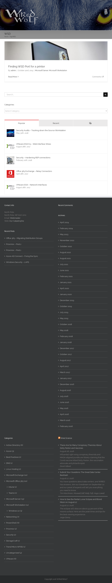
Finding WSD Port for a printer (26, 66)
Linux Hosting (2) (13, 469)
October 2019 (66, 306)
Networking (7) (12, 517)
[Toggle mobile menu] (106, 10)
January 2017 (65, 378)
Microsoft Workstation (58, 70)
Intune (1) (13, 487)
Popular (21, 123)
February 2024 (66, 228)
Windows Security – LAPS (17, 262)
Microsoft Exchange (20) (16, 475)
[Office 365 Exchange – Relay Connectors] (10, 171)
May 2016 (64, 408)
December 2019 (67, 300)
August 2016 (65, 390)
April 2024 (64, 222)
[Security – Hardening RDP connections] (10, 158)
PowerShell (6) (12, 523)
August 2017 (65, 360)
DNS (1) (9, 463)
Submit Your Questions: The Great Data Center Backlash (80, 473)
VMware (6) (11, 559)
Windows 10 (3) (15, 511)
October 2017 (66, 354)
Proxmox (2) (11, 529)
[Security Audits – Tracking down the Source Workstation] (10, 131)
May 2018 (64, 330)
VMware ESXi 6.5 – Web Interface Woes (33, 144)
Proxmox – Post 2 (13, 244)
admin (13, 70)
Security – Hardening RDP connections (33, 158)
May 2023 (64, 234)
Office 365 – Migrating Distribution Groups (24, 238)
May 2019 (64, 318)
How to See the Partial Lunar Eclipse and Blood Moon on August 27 (81, 500)
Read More (12, 77)
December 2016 (67, 384)
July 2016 (64, 396)
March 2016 (65, 420)
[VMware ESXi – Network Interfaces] (10, 185)
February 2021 (66, 276)
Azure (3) (10, 451)
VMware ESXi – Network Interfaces (31, 185)
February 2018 (66, 336)
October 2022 (66, 246)
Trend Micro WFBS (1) (15, 547)
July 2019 (64, 312)
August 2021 (65, 258)
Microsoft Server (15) (15, 499)
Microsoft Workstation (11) (17, 505)
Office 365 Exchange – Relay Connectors (34, 171)
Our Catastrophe (16, 221)
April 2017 (64, 366)
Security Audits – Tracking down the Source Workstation (41, 130)
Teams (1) (13, 493)
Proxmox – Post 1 (13, 250)
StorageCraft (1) (13, 541)
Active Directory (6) (14, 445)
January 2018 (66, 342)
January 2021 (65, 282)
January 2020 (66, 294)
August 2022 (65, 252)
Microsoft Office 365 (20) (16, 481)
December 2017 (67, 348)
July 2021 (64, 264)
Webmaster (15, 218)
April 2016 (64, 414)
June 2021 (64, 270)
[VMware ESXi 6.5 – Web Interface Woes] (10, 144)
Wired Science (66, 438)
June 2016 (64, 402)
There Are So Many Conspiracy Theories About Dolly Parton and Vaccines (81, 446)
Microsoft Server (41, 70)
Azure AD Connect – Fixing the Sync (22, 256)
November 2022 (67, 240)
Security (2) (11, 535)
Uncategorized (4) (14, 553)
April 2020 (64, 288)
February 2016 (66, 426)
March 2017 (65, 372)
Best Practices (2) (13, 457)
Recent (56, 123)
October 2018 (66, 324)
